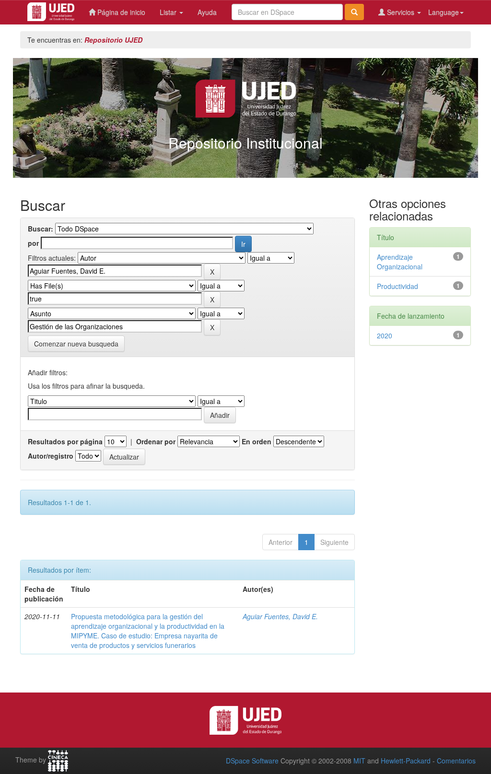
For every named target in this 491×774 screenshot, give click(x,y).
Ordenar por (155, 441)
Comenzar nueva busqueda (76, 343)
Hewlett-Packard (406, 760)
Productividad (397, 286)
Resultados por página (65, 441)
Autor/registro (50, 456)
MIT (359, 760)
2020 (384, 335)
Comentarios (456, 760)
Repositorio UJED (113, 40)
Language (443, 12)
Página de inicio (120, 12)
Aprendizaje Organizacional (399, 261)
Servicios (400, 12)
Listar (169, 12)
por (33, 243)
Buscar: (40, 228)
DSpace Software (252, 760)
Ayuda (207, 12)
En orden (256, 441)
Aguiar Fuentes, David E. (280, 616)
